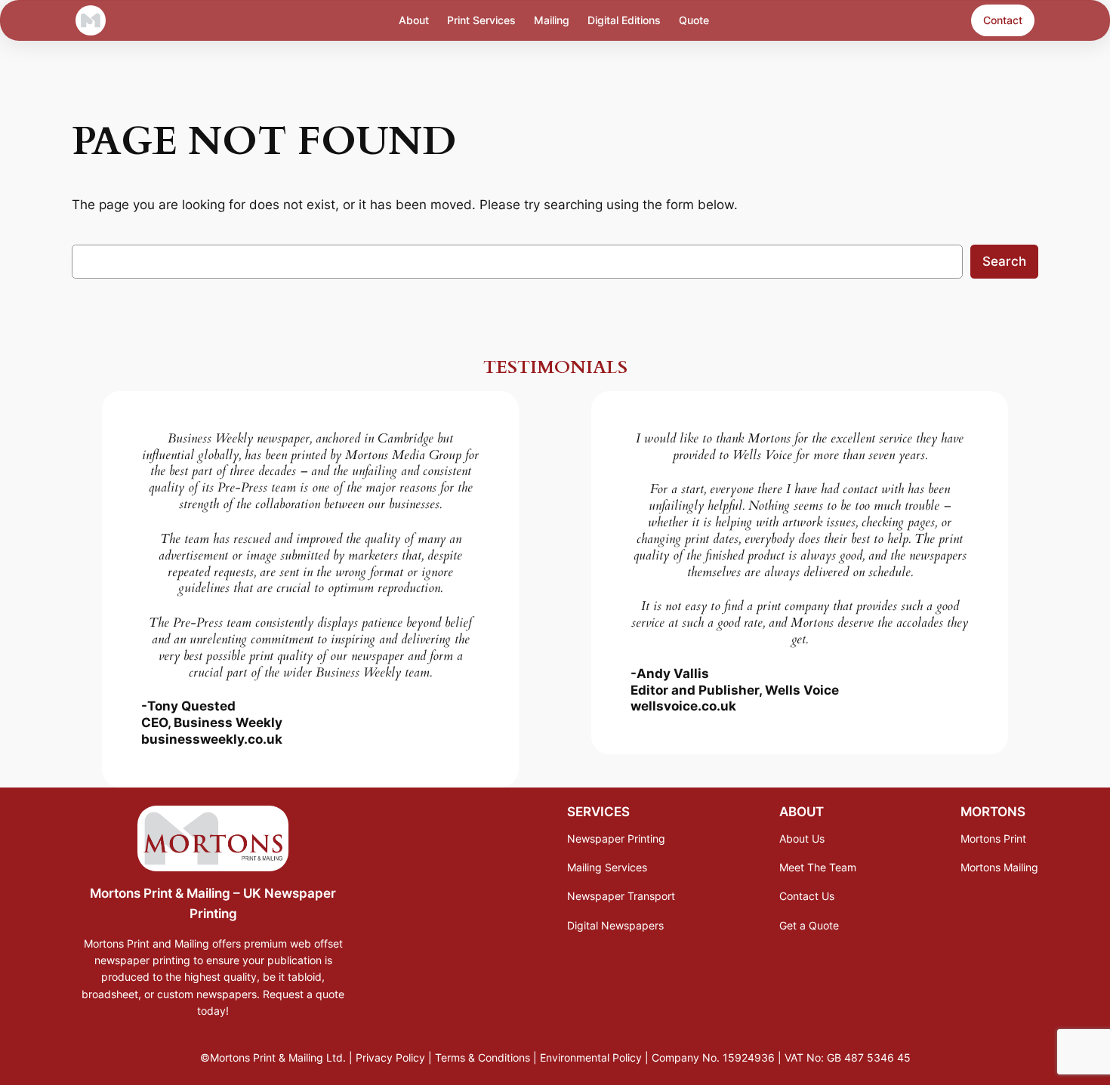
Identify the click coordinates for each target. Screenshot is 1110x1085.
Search (1004, 261)
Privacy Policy (390, 1057)
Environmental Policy (591, 1057)
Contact (1002, 20)
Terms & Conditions (482, 1057)
